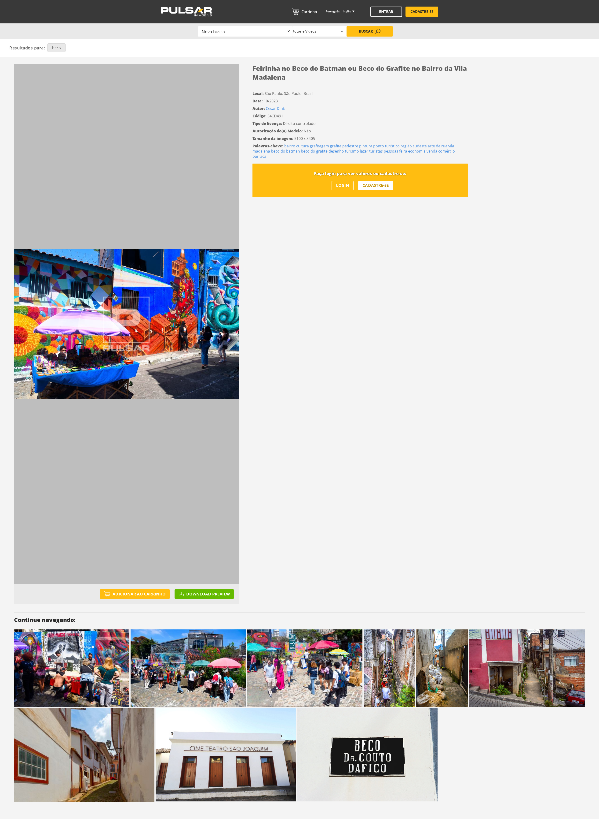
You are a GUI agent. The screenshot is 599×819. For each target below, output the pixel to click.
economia (417, 151)
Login (342, 185)
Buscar (366, 31)
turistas (376, 151)
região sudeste (414, 146)
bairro (289, 146)
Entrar (386, 11)
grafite (335, 146)
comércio (446, 151)
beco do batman (285, 151)
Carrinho (309, 11)
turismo (352, 151)
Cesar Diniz (275, 108)
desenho (336, 151)
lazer (364, 151)
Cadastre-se (421, 11)
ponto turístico (386, 146)
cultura (302, 146)
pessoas (391, 151)
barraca (259, 156)
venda (432, 151)
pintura (365, 146)
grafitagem (319, 146)
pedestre (350, 146)
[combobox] (245, 31)
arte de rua (437, 146)
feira (403, 151)
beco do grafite (314, 151)
